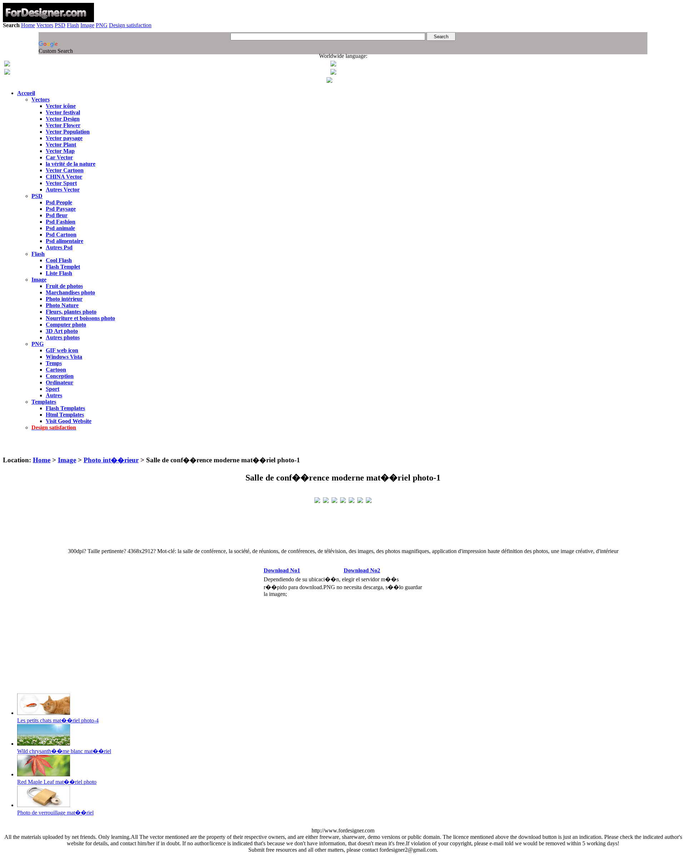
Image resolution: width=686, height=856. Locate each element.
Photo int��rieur (111, 460)
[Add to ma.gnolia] (368, 500)
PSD (60, 25)
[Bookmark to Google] (325, 500)
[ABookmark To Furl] (360, 500)
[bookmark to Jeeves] (317, 500)
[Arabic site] (329, 81)
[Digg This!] (343, 500)
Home (28, 25)
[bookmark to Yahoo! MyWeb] (334, 500)
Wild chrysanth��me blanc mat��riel (64, 751)
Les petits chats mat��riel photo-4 (58, 720)
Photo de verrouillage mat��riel (55, 813)
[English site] (7, 64)
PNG (102, 25)
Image (87, 25)
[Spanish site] (333, 64)
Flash (73, 25)
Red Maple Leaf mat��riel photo (56, 782)
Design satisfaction (130, 25)
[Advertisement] (343, 445)
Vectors (44, 25)
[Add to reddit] (351, 500)
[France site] (7, 73)
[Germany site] (333, 73)
